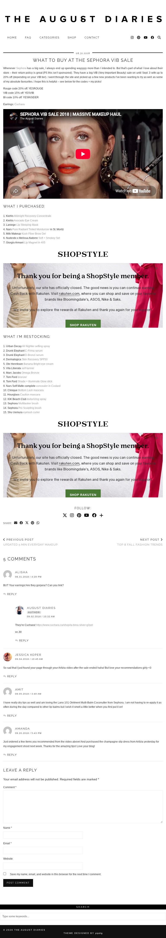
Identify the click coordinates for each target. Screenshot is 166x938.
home (12, 37)
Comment (9, 787)
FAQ (28, 37)
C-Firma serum (34, 350)
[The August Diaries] (83, 16)
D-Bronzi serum (34, 355)
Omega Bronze (30, 372)
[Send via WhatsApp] (38, 523)
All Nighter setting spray (36, 346)
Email (7, 843)
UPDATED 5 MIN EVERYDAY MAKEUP (30, 542)
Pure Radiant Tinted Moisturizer (30, 229)
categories (49, 37)
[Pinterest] (139, 37)
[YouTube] (146, 37)
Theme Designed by (83, 933)
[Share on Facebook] (21, 523)
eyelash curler (31, 412)
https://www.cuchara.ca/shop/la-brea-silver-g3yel (64, 625)
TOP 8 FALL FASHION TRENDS (140, 542)
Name (7, 827)
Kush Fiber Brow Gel (34, 233)
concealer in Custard (48, 385)
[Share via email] (16, 523)
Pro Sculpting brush (30, 407)
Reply (12, 594)
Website (8, 858)
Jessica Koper (28, 654)
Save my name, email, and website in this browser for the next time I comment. (55, 874)
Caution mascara (30, 394)
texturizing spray (36, 399)
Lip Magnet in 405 (34, 242)
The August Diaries (29, 930)
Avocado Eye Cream (26, 220)
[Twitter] (65, 515)
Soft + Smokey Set (49, 238)
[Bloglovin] (101, 515)
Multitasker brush (28, 403)
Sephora (21, 68)
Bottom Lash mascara (31, 390)
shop (72, 37)
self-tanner (28, 368)
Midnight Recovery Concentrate (32, 215)
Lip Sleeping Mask (27, 224)
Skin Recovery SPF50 (35, 359)
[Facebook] (153, 37)
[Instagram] (132, 37)
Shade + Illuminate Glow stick (35, 381)
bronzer (22, 377)
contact (92, 37)
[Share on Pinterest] (32, 523)
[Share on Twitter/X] (27, 523)
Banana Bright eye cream (38, 363)
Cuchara (19, 104)
